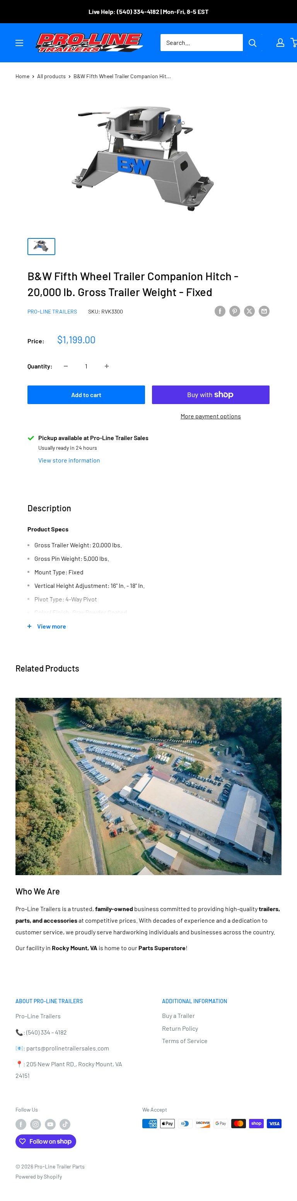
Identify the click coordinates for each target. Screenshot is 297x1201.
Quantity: (40, 366)
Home (22, 76)
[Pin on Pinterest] (234, 311)
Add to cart (86, 394)
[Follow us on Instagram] (35, 1124)
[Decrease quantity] (66, 366)
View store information (69, 460)
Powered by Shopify (38, 1176)
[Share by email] (264, 311)
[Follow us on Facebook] (20, 1124)
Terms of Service (185, 1040)
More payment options (211, 416)
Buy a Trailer (178, 1015)
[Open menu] (19, 43)
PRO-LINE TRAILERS (52, 311)
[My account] (280, 42)
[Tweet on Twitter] (249, 311)
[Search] (252, 42)
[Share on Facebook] (220, 311)
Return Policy (180, 1028)
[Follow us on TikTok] (65, 1124)
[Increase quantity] (107, 366)
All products (51, 76)
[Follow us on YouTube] (50, 1124)
